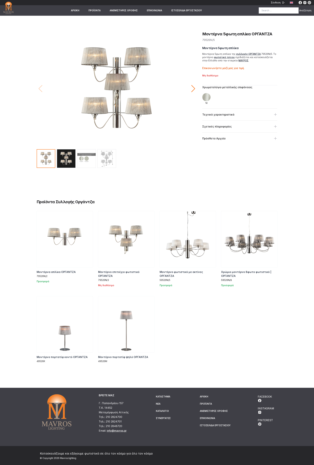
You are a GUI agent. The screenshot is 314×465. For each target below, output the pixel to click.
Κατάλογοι (162, 411)
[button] (193, 88)
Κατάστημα (163, 396)
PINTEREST (265, 420)
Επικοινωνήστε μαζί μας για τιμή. (223, 68)
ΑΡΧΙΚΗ (75, 10)
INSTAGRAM (266, 408)
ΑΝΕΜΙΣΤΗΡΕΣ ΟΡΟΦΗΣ (124, 10)
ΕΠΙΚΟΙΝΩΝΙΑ (154, 10)
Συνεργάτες (163, 418)
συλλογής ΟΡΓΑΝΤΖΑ (248, 54)
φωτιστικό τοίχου (224, 57)
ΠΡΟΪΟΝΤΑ (94, 10)
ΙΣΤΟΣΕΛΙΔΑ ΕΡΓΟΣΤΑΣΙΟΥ (186, 10)
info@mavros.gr (117, 430)
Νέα (158, 403)
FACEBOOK (265, 396)
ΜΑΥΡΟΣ (243, 60)
